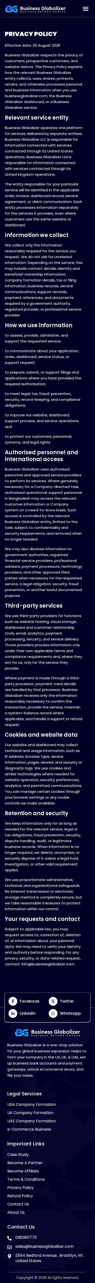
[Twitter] (53, 1001)
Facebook (29, 1001)
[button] (85, 8)
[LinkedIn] (13, 1013)
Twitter (67, 1001)
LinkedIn (28, 1013)
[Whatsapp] (53, 1013)
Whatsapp (70, 1013)
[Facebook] (13, 1001)
